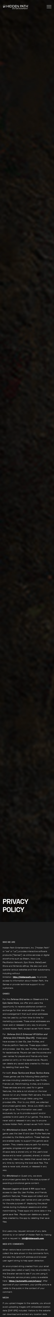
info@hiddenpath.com (33, 1238)
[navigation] (49, 7)
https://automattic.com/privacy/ (25, 1281)
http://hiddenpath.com (24, 977)
